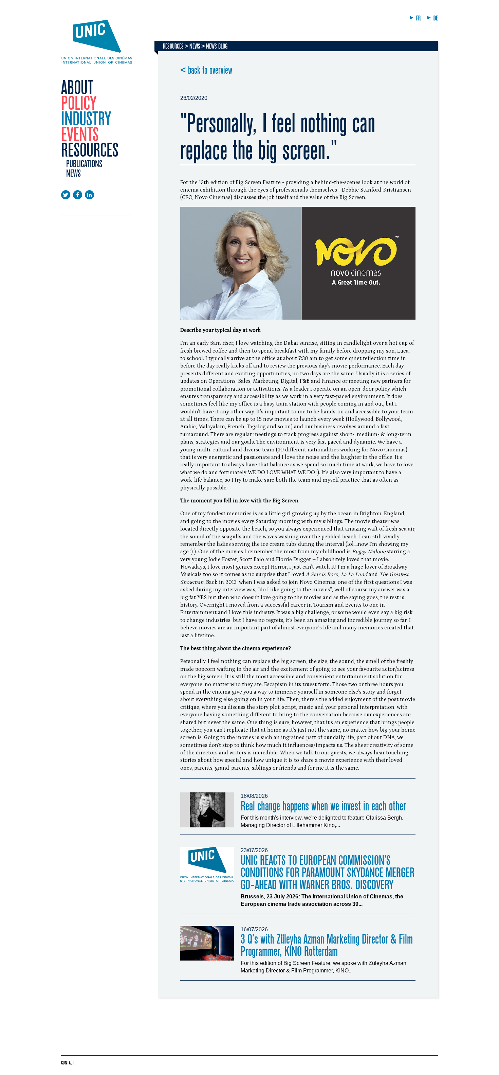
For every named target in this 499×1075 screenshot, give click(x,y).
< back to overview (206, 70)
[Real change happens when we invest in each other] (207, 809)
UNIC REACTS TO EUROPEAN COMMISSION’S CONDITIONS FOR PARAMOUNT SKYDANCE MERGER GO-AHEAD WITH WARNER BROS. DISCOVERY (327, 872)
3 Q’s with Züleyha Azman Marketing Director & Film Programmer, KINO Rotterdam (327, 945)
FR (418, 18)
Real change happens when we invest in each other (323, 806)
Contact (67, 1062)
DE (435, 18)
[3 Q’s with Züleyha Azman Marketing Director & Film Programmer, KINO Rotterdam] (207, 943)
